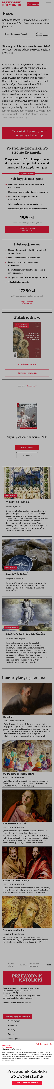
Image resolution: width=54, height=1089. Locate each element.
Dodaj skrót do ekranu (27, 1083)
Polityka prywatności (44, 1044)
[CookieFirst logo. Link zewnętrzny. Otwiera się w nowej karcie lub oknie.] (7, 1046)
